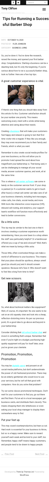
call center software (25, 181)
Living (24, 48)
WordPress (24, 475)
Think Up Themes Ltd (25, 472)
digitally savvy (18, 365)
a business (14, 131)
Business (16, 48)
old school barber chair (32, 332)
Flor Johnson (19, 44)
